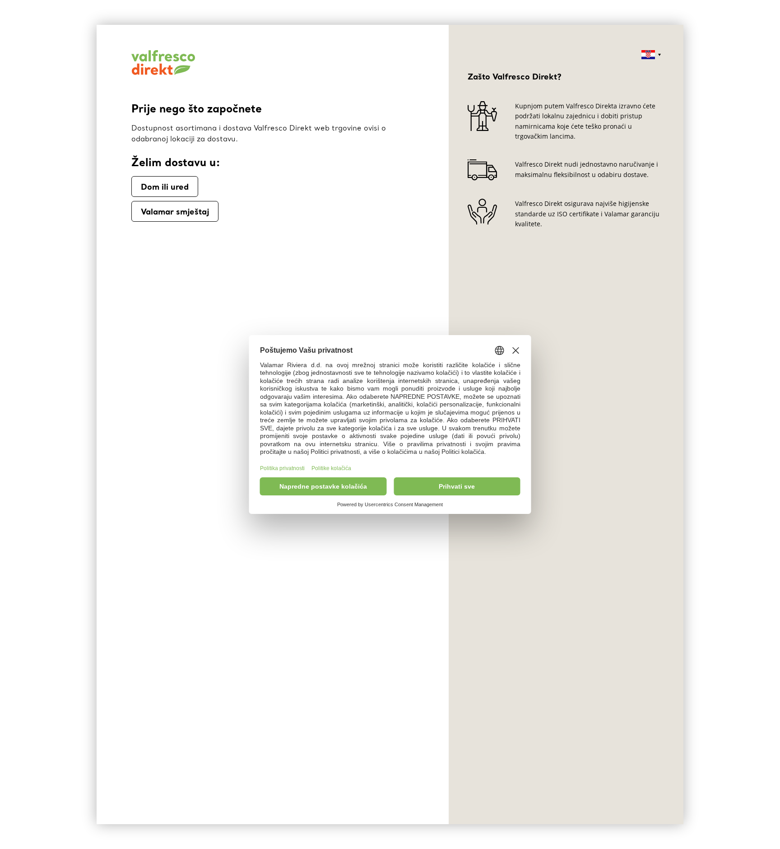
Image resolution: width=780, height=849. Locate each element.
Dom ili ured (165, 186)
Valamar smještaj (175, 211)
